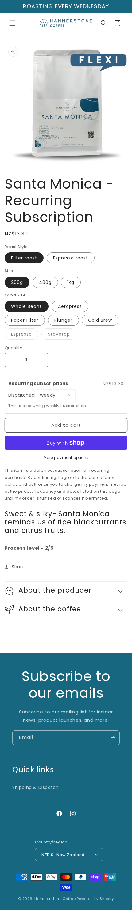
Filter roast (24, 258)
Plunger (63, 320)
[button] (12, 23)
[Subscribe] (112, 737)
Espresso (24, 335)
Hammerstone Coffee (55, 898)
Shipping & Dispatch (35, 787)
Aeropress (70, 306)
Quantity (13, 348)
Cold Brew (100, 320)
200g (17, 282)
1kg (70, 282)
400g (45, 282)
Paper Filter (24, 320)
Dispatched (22, 395)
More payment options (66, 457)
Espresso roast (70, 258)
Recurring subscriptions (38, 383)
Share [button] (18, 567)
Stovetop (62, 335)
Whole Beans (26, 306)
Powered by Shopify (95, 898)
